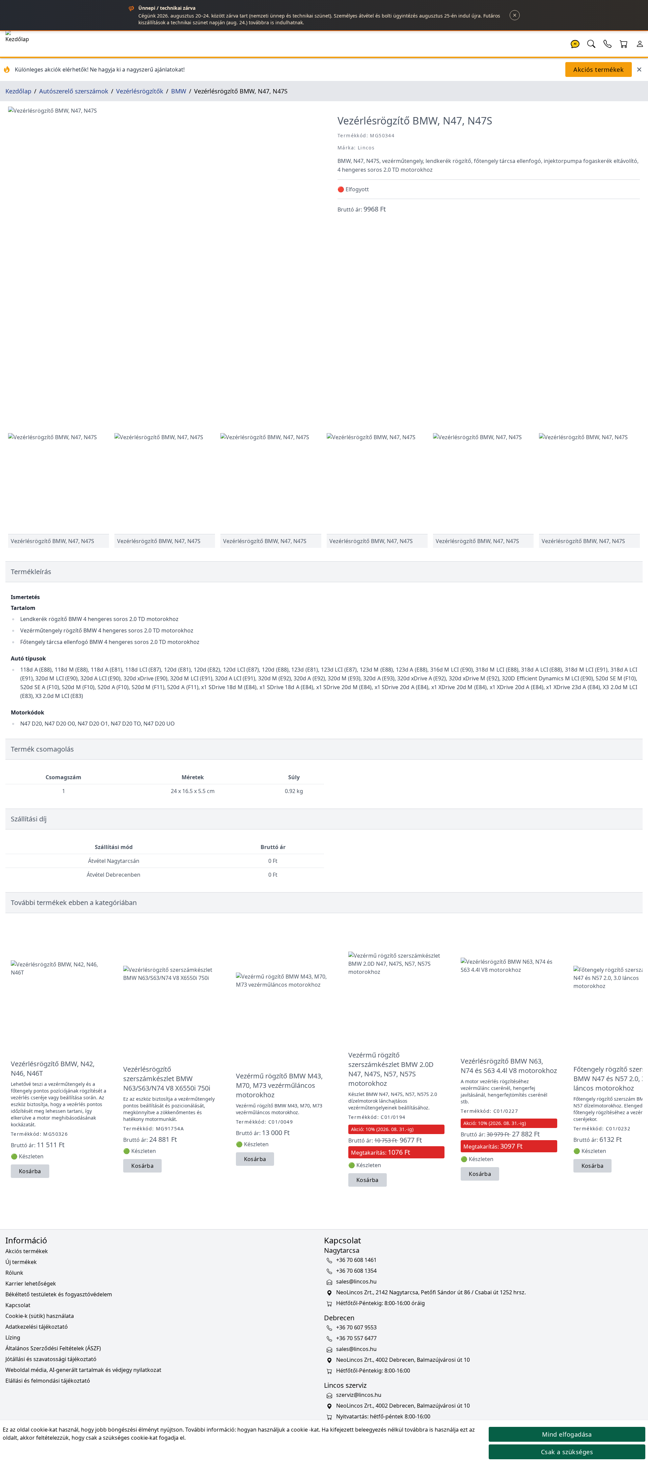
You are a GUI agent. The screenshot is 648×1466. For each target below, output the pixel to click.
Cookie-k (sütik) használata (39, 1316)
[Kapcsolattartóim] (607, 43)
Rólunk (14, 1272)
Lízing (12, 1337)
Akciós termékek (598, 69)
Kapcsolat (17, 1305)
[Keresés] (591, 43)
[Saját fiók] (640, 43)
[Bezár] (515, 15)
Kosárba (30, 1171)
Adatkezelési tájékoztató (36, 1326)
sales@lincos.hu (356, 1281)
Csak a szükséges (567, 1452)
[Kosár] (624, 43)
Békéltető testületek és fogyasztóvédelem (58, 1294)
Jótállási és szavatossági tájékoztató (51, 1359)
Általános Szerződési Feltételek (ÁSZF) (53, 1348)
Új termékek (21, 1262)
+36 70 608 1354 (356, 1270)
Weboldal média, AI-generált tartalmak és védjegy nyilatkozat (83, 1370)
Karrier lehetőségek (30, 1283)
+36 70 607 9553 (356, 1327)
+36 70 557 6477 (356, 1338)
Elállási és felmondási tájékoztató (47, 1380)
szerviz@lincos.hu (358, 1395)
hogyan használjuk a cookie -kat (278, 1429)
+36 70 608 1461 (356, 1260)
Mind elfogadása (567, 1434)
